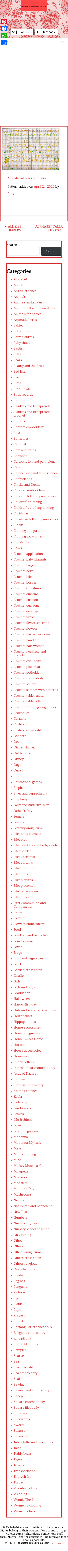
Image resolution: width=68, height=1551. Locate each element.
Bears (18, 360)
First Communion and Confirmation (30, 904)
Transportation (25, 1471)
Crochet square (25, 684)
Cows (18, 548)
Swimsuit (20, 1431)
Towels (19, 1465)
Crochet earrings (26, 611)
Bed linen (20, 371)
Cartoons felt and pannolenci (35, 461)
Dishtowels (22, 753)
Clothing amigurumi (28, 531)
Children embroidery (29, 490)
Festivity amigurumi (28, 828)
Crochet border (25, 582)
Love (17, 1125)
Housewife (22, 1056)
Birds (17, 383)
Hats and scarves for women (35, 1010)
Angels (19, 285)
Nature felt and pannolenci (33, 1206)
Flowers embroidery (29, 924)
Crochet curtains (26, 594)
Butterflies (21, 438)
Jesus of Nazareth (26, 1073)
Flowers (19, 918)
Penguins (20, 1287)
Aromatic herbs (25, 320)
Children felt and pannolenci (35, 496)
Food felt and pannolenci (32, 935)
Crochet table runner (29, 695)
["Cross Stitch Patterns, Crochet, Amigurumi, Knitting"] (34, 5)
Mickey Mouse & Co (28, 1166)
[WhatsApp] (4, 35)
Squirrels (20, 1413)
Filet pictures (23, 880)
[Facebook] (4, 28)
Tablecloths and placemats (33, 1442)
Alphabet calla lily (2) (49, 228)
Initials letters (24, 1062)
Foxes (18, 947)
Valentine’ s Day (25, 1488)
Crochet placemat (27, 667)
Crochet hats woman (29, 646)
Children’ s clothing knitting (34, 508)
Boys (17, 433)
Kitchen (19, 1079)
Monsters (21, 1183)
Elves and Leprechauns (31, 793)
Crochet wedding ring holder (35, 707)
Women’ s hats (24, 1511)
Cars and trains (25, 450)
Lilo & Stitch (23, 1120)
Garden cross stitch (28, 970)
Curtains (20, 719)
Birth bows (22, 389)
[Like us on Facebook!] (46, 34)
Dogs (17, 765)
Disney (19, 759)
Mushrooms (23, 1194)
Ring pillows (23, 1338)
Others (19, 1246)
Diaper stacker (24, 747)
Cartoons (20, 456)
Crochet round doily (29, 678)
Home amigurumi (27, 1033)
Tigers (18, 1459)
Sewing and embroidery (32, 1390)
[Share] (4, 42)
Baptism (19, 348)
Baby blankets (24, 337)
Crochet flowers (25, 628)
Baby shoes (22, 343)
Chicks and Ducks (27, 485)
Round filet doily (26, 1344)
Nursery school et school (32, 1229)
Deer (17, 742)
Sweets (19, 1425)
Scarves (19, 1356)
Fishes (18, 912)
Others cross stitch (27, 1258)
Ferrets (19, 822)
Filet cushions (24, 868)
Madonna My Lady (27, 1143)
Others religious (25, 1264)
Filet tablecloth (25, 897)
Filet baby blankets (27, 834)
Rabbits (19, 1321)
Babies (18, 325)
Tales (17, 1448)
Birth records (23, 394)
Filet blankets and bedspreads (35, 845)
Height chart (23, 1016)
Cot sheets (21, 542)
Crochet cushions (26, 605)
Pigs (17, 1298)
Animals (20, 297)
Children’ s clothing (28, 502)
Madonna (21, 1137)
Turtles (19, 1482)
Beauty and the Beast (29, 366)
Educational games (28, 782)
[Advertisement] (34, 81)
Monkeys (20, 1177)
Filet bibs (20, 839)
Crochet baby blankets (30, 559)
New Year (21, 1212)
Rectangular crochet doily (33, 1327)
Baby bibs (21, 331)
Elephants (21, 788)
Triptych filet (23, 1477)
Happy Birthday (25, 1004)
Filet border (22, 851)
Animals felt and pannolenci (34, 308)
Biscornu (20, 400)
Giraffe (19, 976)
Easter (18, 776)
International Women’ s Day (34, 1068)
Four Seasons (23, 941)
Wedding (20, 1494)
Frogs (18, 953)
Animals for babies (27, 314)
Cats (17, 467)
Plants (18, 1304)
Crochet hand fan (26, 640)
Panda (18, 1275)
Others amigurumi (27, 1252)
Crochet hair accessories (32, 634)
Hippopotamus (25, 1022)
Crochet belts (23, 571)
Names (19, 1200)
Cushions (20, 724)
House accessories (27, 1050)
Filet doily (21, 874)
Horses (19, 1045)
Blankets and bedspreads (32, 406)
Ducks (18, 770)
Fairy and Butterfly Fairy (31, 805)
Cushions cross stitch (29, 730)
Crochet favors (25, 617)
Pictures (20, 1292)
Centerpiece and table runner (35, 473)
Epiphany (21, 799)
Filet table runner (26, 891)
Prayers (19, 1315)
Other (18, 1240)
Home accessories (27, 1027)
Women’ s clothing (27, 1505)
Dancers (20, 736)
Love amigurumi (26, 1131)
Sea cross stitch (25, 1367)
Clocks (18, 525)
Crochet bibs (23, 577)
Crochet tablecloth (27, 701)
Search (12, 245)
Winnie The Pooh (26, 1500)
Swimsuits (21, 1436)
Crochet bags (23, 565)
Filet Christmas (25, 857)
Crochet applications (29, 554)
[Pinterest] (4, 21)
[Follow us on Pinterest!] (22, 34)
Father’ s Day (23, 811)
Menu (7, 41)
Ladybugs (21, 1102)
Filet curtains (23, 862)
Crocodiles (21, 713)
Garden (19, 964)
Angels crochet (25, 291)
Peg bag (19, 1281)
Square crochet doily (29, 1402)
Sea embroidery (25, 1373)
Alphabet (20, 279)
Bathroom (21, 354)
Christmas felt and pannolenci (36, 519)
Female (19, 816)
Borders (19, 421)
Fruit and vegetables (28, 958)
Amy (10, 193)
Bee (16, 377)
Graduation (22, 993)
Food (17, 930)
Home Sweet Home (28, 1039)
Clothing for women (28, 536)
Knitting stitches (25, 1091)
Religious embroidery (30, 1333)
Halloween (22, 999)
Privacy (58, 1543)
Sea (16, 1361)
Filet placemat (24, 886)
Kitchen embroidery (29, 1085)
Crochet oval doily (27, 661)
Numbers (20, 1217)
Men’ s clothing (25, 1154)
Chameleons (23, 479)
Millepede (21, 1171)
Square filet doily (26, 1407)
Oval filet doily (24, 1269)
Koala (18, 1097)
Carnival (20, 444)
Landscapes (22, 1108)
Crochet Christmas (27, 588)
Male (17, 1148)
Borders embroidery (29, 427)
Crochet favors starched (31, 623)
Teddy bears (23, 1454)
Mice (17, 1160)
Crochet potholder (27, 672)
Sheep (18, 1396)
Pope (17, 1310)
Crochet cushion (26, 600)
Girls (17, 981)
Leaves (19, 1114)
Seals (17, 1379)
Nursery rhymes (25, 1223)
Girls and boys (24, 987)
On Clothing (22, 1235)
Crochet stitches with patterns (36, 690)
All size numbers (13, 228)
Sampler (20, 1350)
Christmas (21, 513)
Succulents (22, 1419)
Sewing (19, 1384)
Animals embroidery (29, 302)
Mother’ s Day (24, 1189)
